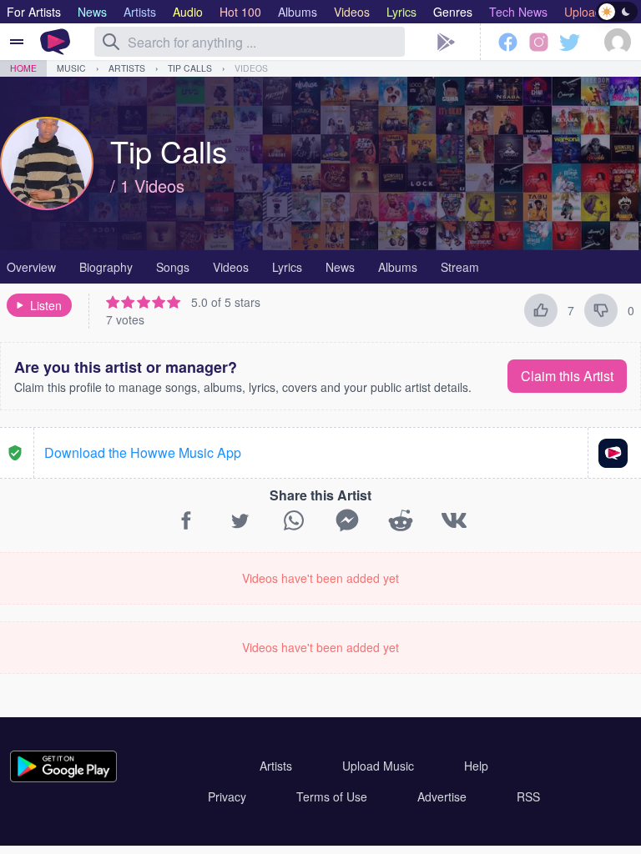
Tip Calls (190, 68)
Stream (460, 267)
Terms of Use (331, 796)
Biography (106, 267)
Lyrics (287, 267)
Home (23, 68)
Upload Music (378, 765)
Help (476, 765)
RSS (528, 796)
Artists (127, 68)
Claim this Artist (567, 375)
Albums (397, 267)
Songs (172, 267)
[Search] (111, 42)
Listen (46, 305)
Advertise (442, 796)
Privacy (227, 796)
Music (71, 68)
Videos (251, 68)
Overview (31, 267)
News (340, 267)
